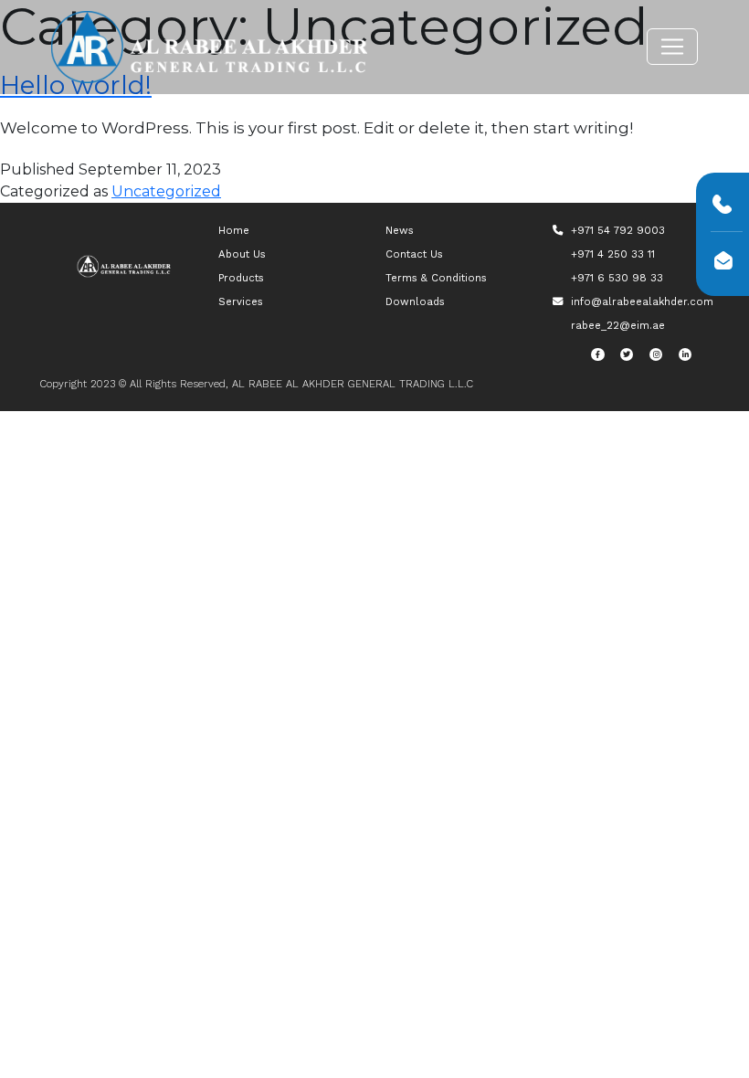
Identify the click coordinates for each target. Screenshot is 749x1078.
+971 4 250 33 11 (613, 254)
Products (241, 277)
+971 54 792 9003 (618, 230)
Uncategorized (166, 191)
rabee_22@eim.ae (618, 325)
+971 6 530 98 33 (617, 277)
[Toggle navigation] (672, 46)
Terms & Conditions (436, 277)
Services (240, 301)
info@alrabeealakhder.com (642, 301)
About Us (242, 254)
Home (233, 230)
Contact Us (414, 254)
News (399, 230)
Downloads (415, 301)
